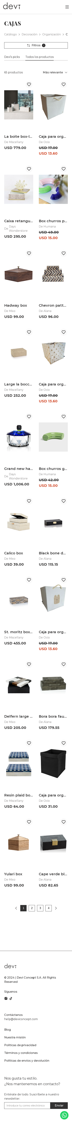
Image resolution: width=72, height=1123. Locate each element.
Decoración (29, 34)
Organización (51, 34)
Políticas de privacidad (20, 1045)
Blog (7, 1029)
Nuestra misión (15, 1037)
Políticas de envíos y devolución (26, 1060)
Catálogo (10, 34)
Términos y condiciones (21, 1053)
